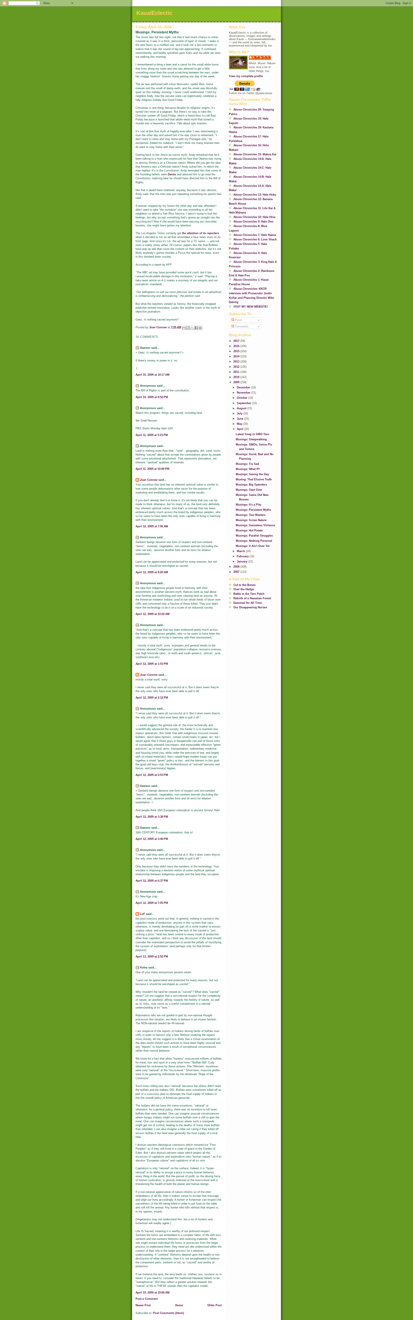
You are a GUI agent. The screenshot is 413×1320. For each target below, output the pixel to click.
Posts (238, 320)
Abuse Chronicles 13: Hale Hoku (254, 194)
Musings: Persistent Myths (253, 509)
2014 (236, 356)
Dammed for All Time (247, 602)
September (244, 403)
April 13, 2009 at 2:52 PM (152, 956)
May (240, 423)
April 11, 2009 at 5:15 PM (152, 435)
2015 (236, 351)
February (243, 556)
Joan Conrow (148, 479)
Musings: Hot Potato (249, 530)
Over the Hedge (243, 589)
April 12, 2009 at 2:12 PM (152, 697)
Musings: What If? (248, 469)
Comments (241, 326)
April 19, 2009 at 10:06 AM (153, 1292)
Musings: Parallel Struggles (254, 535)
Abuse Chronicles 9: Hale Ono (253, 221)
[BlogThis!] (188, 328)
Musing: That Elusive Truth (254, 479)
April (240, 429)
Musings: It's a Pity (248, 504)
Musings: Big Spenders (251, 484)
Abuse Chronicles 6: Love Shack (255, 239)
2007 (236, 571)
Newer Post (143, 1305)
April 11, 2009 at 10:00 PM (152, 468)
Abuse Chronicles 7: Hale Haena (254, 235)
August (242, 408)
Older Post (214, 1305)
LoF (142, 913)
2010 (236, 377)
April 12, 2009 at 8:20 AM (152, 572)
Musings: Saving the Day (252, 474)
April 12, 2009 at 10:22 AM (153, 614)
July (240, 413)
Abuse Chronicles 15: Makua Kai (254, 154)
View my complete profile (246, 76)
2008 (236, 566)
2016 (236, 346)
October (242, 397)
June (240, 418)
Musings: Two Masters (250, 515)
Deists (172, 174)
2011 (236, 372)
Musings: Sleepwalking (251, 439)
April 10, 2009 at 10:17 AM (153, 374)
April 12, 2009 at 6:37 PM (152, 880)
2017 (236, 340)
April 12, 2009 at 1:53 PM (152, 663)
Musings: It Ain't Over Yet (253, 546)
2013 (236, 361)
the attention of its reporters (200, 233)
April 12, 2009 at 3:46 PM (152, 839)
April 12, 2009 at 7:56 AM (152, 526)
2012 (236, 366)
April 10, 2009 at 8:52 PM (152, 397)
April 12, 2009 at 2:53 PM (152, 775)
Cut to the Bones (244, 585)
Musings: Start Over (249, 489)
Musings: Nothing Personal (254, 540)
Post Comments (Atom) (168, 1313)
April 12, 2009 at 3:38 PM (152, 816)
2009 (236, 382)
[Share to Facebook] (196, 328)
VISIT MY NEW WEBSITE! (250, 306)
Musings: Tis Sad (247, 463)
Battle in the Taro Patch (248, 593)
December (244, 387)
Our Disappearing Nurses (250, 607)
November (244, 392)
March (241, 551)
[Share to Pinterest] (200, 328)
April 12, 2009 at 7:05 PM (152, 902)
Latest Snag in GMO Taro (252, 434)
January (242, 561)
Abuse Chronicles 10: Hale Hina (254, 217)
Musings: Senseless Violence (255, 525)
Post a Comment (147, 1298)
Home (179, 1305)
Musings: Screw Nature (251, 520)
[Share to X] (192, 328)
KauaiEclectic (154, 13)
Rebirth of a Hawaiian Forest (252, 598)
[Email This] (184, 328)
